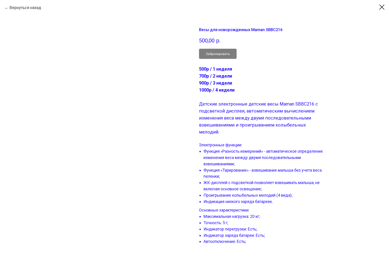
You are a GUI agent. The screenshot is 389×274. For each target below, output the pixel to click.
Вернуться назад (25, 7)
